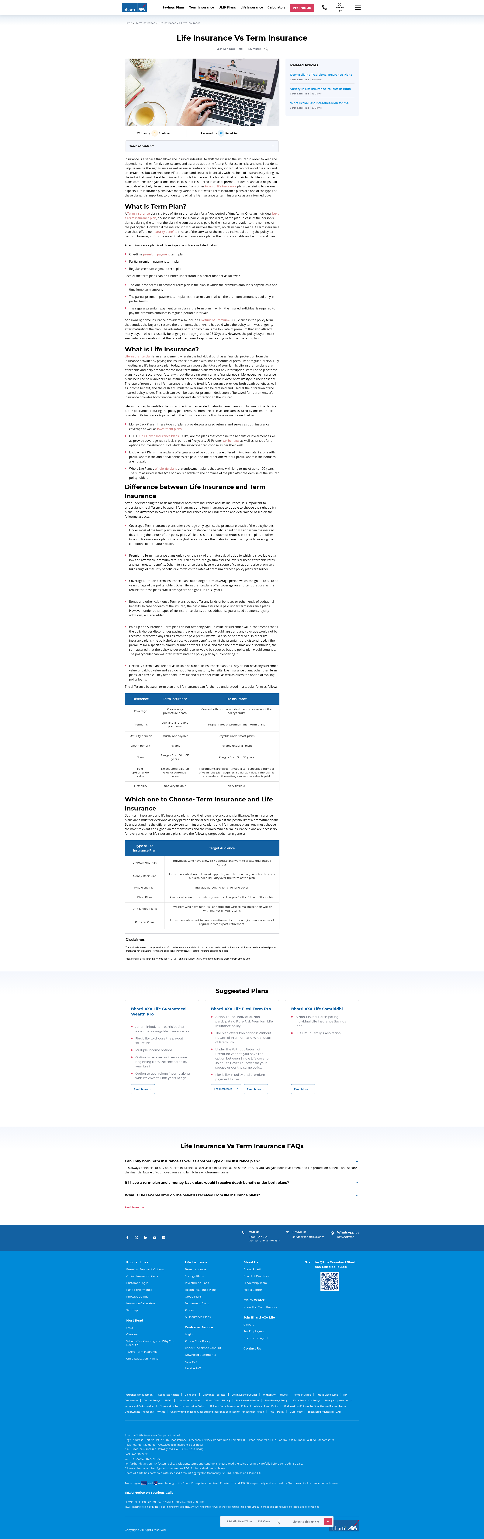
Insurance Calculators (140, 1303)
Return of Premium (215, 320)
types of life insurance (220, 186)
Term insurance (138, 213)
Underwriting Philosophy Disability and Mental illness (315, 1406)
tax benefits (231, 440)
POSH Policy (276, 1412)
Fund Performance (139, 1290)
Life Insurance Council (244, 1395)
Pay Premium (302, 7)
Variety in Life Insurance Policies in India (320, 89)
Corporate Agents (168, 1395)
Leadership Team (255, 1283)
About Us (251, 1262)
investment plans (169, 429)
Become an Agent (256, 1338)
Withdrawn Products (275, 1395)
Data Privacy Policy (276, 1400)
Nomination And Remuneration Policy (182, 1406)
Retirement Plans (197, 1303)
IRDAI (168, 1400)
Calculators (276, 7)
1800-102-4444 (258, 1237)
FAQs (129, 1327)
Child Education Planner (143, 1358)
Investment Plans (197, 1283)
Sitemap (132, 1310)
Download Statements (200, 1355)
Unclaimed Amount (189, 1400)
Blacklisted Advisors (247, 1400)
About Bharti (252, 1269)
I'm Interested (223, 1089)
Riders (189, 1310)
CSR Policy (296, 1412)
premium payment (156, 254)
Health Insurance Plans (200, 1290)
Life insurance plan (138, 356)
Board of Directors (256, 1276)
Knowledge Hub (137, 1296)
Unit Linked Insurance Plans (159, 436)
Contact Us (252, 1348)
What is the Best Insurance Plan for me (319, 103)
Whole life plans (166, 468)
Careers (249, 1324)
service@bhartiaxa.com (308, 1237)
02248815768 (345, 1237)
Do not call (191, 1395)
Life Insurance (251, 7)
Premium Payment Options (145, 1269)
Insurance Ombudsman (139, 1395)
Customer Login (137, 1283)
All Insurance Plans (198, 1317)
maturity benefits (165, 232)
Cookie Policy (152, 1400)
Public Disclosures (327, 1395)
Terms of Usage (302, 1395)
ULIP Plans (227, 7)
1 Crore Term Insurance (141, 1352)
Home (128, 23)
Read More (141, 1089)
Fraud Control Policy (218, 1400)
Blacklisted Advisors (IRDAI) (324, 1412)
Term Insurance (201, 7)
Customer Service (199, 1327)
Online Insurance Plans (142, 1276)
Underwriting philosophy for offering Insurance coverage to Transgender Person (217, 1412)
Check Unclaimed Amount (203, 1348)
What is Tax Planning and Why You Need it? (150, 1343)
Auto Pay (191, 1361)
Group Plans (193, 1296)
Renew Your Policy (197, 1341)
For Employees (254, 1331)
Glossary (132, 1334)
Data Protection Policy (306, 1400)
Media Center (253, 1290)
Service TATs (193, 1368)
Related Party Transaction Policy (229, 1406)
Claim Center (254, 1300)
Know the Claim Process (260, 1307)
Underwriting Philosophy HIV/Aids (145, 1412)
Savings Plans (173, 7)
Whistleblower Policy (266, 1406)
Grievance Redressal (214, 1395)
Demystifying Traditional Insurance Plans (321, 75)
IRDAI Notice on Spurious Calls (149, 1492)
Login (189, 1334)
